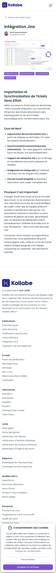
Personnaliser (28, 559)
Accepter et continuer (28, 567)
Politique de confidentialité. (28, 551)
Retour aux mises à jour (19, 17)
